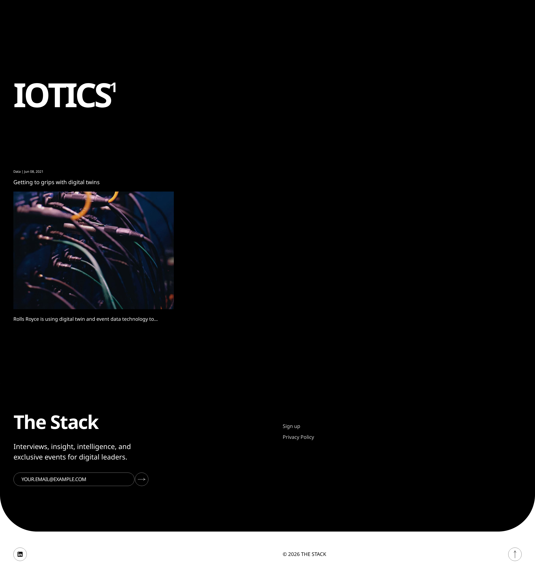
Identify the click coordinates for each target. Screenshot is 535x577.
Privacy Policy (298, 437)
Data (17, 171)
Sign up (291, 426)
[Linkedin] (20, 554)
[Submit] (141, 479)
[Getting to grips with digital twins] (93, 250)
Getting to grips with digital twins (56, 182)
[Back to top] (515, 554)
